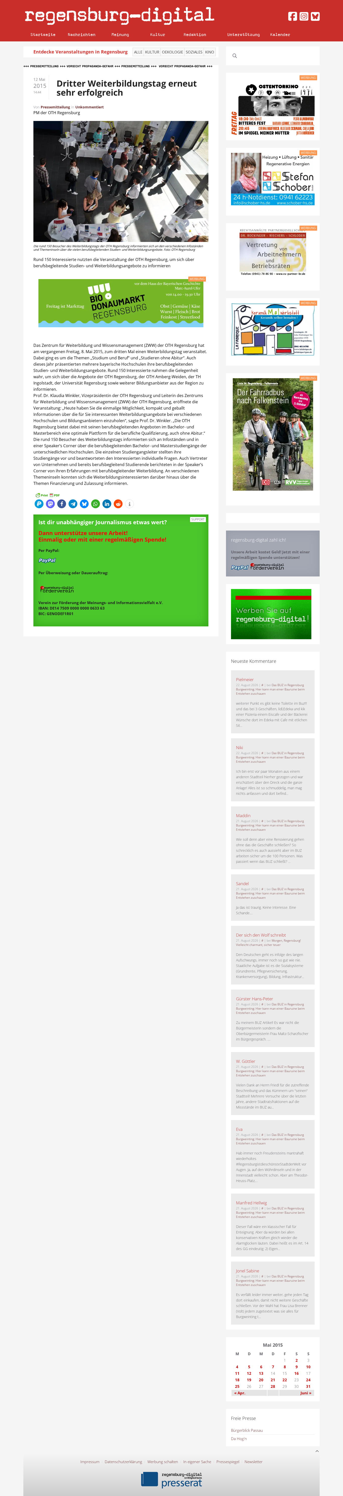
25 (237, 1386)
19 (249, 1379)
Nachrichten (81, 34)
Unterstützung (243, 34)
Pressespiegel (227, 1461)
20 (261, 1379)
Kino (209, 51)
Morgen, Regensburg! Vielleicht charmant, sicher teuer (268, 942)
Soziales (194, 51)
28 (273, 1386)
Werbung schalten (162, 1461)
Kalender (280, 34)
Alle (138, 51)
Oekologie (172, 51)
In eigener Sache (197, 1461)
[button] (39, 503)
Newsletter (254, 1461)
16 (296, 1373)
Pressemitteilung (55, 107)
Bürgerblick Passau (247, 1430)
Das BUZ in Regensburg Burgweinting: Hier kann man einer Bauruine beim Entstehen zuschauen (270, 689)
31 (308, 1386)
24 (308, 1379)
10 (308, 1366)
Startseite (42, 34)
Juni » (306, 1392)
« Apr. (239, 1392)
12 (249, 1373)
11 (237, 1373)
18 (237, 1379)
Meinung (120, 34)
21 (273, 1379)
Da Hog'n (239, 1438)
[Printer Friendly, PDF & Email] (47, 495)
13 (261, 1373)
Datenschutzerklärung (123, 1461)
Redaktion (195, 34)
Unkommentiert (89, 107)
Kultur (157, 34)
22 (284, 1379)
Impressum (89, 1461)
